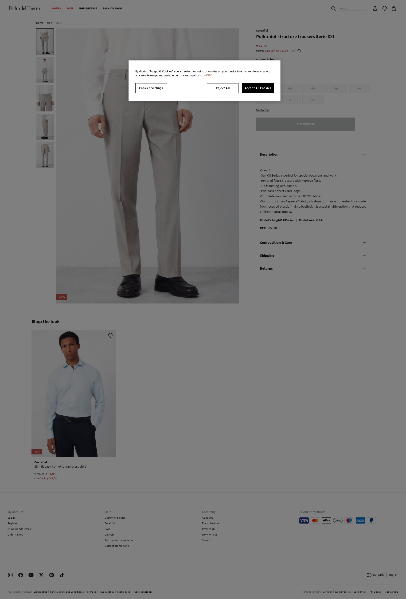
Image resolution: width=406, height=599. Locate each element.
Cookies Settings (151, 88)
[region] (204, 80)
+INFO (208, 75)
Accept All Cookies (258, 88)
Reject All (223, 88)
